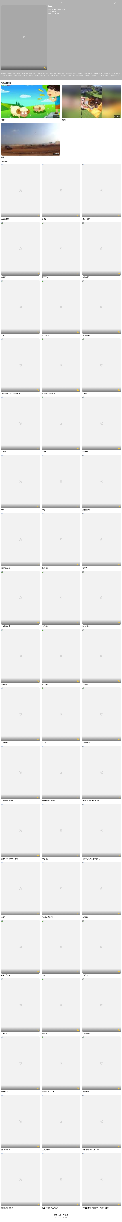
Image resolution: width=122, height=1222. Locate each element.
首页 (55, 1215)
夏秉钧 (54, 11)
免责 (59, 1215)
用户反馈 (65, 1215)
